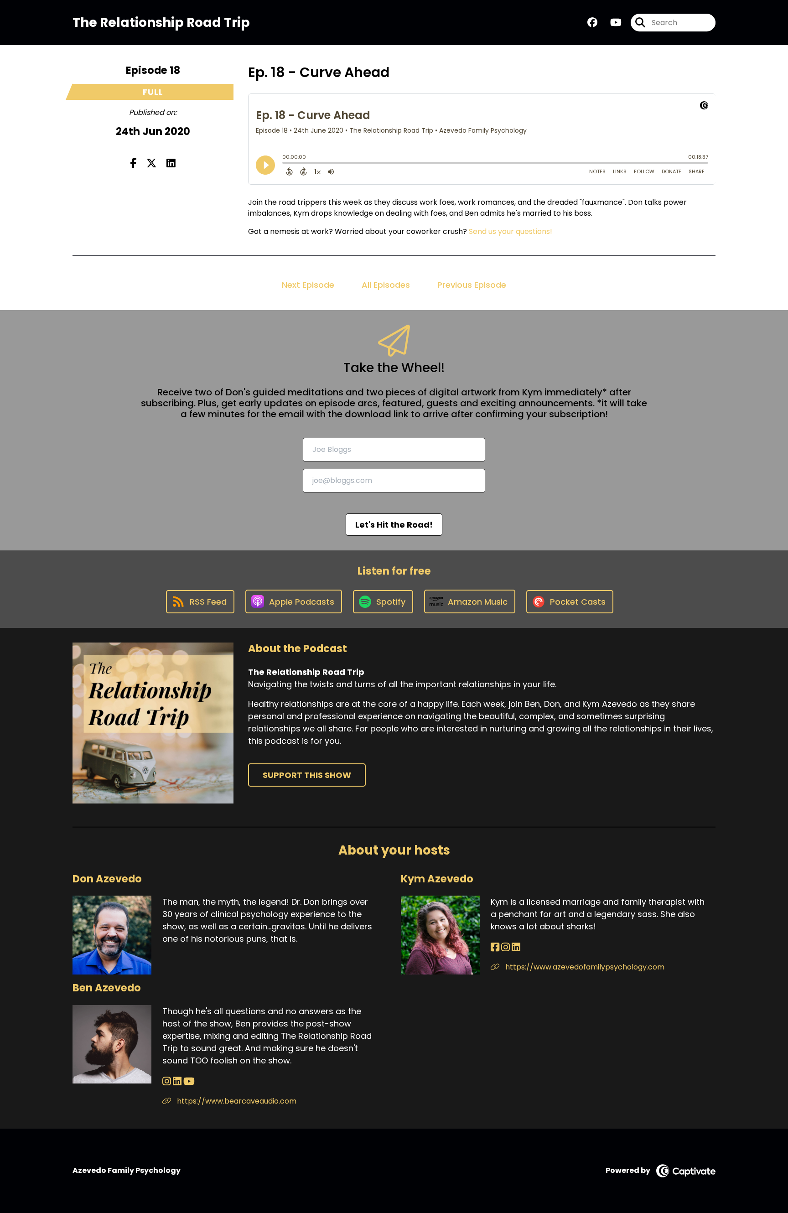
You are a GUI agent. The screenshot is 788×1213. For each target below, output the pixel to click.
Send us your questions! (510, 231)
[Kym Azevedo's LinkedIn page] (516, 947)
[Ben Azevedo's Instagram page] (166, 1081)
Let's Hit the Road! (394, 524)
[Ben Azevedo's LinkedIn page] (177, 1081)
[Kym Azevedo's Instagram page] (505, 947)
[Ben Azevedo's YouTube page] (189, 1081)
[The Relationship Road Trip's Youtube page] (610, 23)
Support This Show (307, 775)
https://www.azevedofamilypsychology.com (583, 967)
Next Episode (308, 284)
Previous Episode (471, 284)
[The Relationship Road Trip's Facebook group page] (592, 23)
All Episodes (386, 284)
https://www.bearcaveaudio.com (235, 1101)
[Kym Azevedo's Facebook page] (495, 947)
